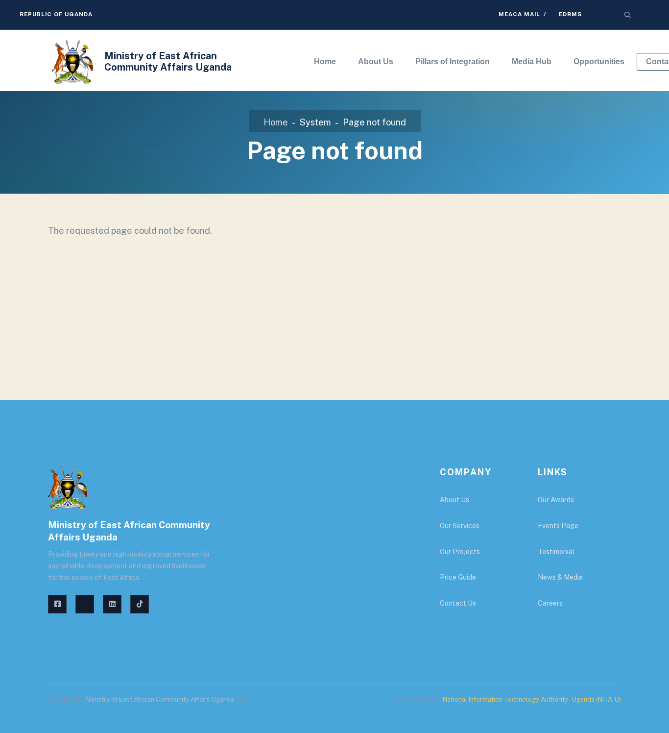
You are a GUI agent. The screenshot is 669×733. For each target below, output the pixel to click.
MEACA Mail (519, 14)
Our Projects (460, 552)
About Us (454, 500)
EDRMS (570, 14)
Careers (550, 603)
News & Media (560, 577)
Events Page (558, 526)
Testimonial (556, 552)
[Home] (72, 61)
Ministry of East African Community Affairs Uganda (168, 61)
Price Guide (458, 577)
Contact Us (458, 603)
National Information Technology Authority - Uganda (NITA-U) (532, 699)
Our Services (459, 526)
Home (275, 122)
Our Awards (556, 500)
